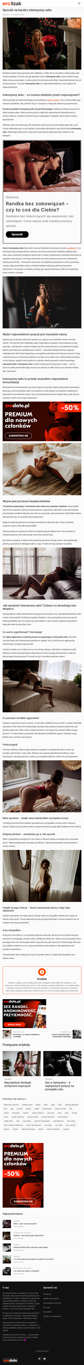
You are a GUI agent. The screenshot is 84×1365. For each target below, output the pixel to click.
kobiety (28, 1109)
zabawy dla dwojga (28, 1129)
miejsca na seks (60, 1109)
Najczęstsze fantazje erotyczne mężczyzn (17, 1084)
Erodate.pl (47, 1294)
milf (70, 1109)
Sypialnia (6, 15)
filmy (5, 1109)
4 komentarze (19, 1262)
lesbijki (36, 1109)
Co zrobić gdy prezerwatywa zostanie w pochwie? (34, 1259)
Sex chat (46, 1307)
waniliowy (72, 248)
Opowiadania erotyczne (52, 1303)
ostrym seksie (53, 100)
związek (66, 1129)
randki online (8, 1121)
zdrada (40, 1129)
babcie (38, 1105)
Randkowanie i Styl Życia (22, 1233)
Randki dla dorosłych (51, 1299)
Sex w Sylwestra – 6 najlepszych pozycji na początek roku (59, 1086)
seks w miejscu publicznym (13, 1125)
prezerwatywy (63, 1117)
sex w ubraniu (71, 1125)
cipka (53, 1105)
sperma (6, 1129)
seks (17, 1121)
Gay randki (47, 1312)
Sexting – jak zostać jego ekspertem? (29, 1235)
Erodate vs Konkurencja (52, 1316)
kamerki (20, 1109)
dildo (60, 1105)
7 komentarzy (18, 1226)
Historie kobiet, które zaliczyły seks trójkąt (31, 1247)
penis (59, 1113)
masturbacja (46, 1109)
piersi (67, 1113)
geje (12, 1109)
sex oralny (58, 1125)
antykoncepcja (27, 1105)
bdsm (46, 1105)
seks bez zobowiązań (42, 1121)
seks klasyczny (58, 1121)
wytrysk (15, 1129)
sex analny (48, 1125)
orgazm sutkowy (38, 1113)
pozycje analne (32, 1117)
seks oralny (71, 1121)
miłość (6, 1113)
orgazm (25, 1113)
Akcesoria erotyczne (11, 1105)
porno (6, 1117)
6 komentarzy (18, 1238)
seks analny (27, 1121)
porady (74, 1113)
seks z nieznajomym (34, 1125)
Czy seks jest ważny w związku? (26, 1271)
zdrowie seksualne (53, 1129)
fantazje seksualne (71, 1105)
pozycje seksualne (47, 1117)
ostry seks (50, 1113)
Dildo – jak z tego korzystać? (25, 1224)
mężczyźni (16, 1113)
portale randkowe (18, 1117)
